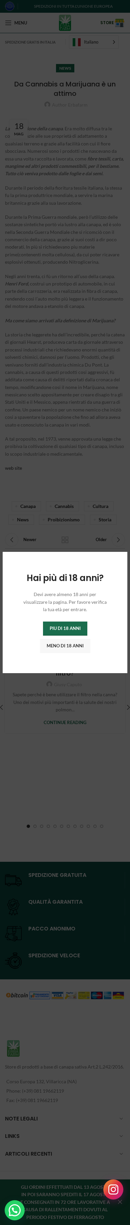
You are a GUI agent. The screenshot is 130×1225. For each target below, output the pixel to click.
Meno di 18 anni (65, 645)
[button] (15, 1210)
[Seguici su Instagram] (113, 1189)
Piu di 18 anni (65, 628)
